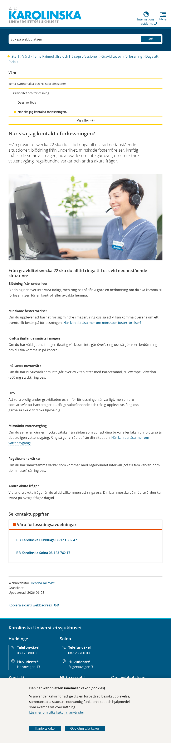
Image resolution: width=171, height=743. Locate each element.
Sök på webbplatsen (26, 39)
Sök (150, 39)
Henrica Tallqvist (42, 583)
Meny (163, 19)
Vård (26, 56)
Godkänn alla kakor (84, 728)
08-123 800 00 (27, 653)
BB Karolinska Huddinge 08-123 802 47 (46, 540)
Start (15, 56)
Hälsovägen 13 (28, 666)
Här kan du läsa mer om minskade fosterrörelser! (102, 322)
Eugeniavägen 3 (80, 666)
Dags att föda (27, 102)
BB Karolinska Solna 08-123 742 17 (43, 552)
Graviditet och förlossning (121, 56)
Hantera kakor (45, 728)
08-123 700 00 (79, 653)
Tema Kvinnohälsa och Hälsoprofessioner (65, 56)
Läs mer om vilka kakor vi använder (56, 712)
